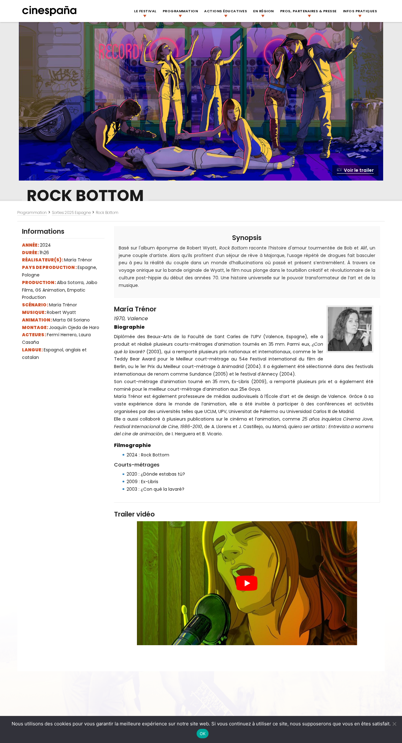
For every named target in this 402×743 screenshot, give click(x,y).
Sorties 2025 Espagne (71, 212)
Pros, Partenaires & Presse (308, 11)
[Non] (394, 724)
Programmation (180, 11)
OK (203, 733)
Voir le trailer (358, 170)
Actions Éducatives (225, 11)
